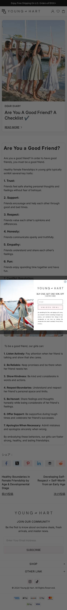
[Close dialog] (65, 282)
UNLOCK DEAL (50, 307)
